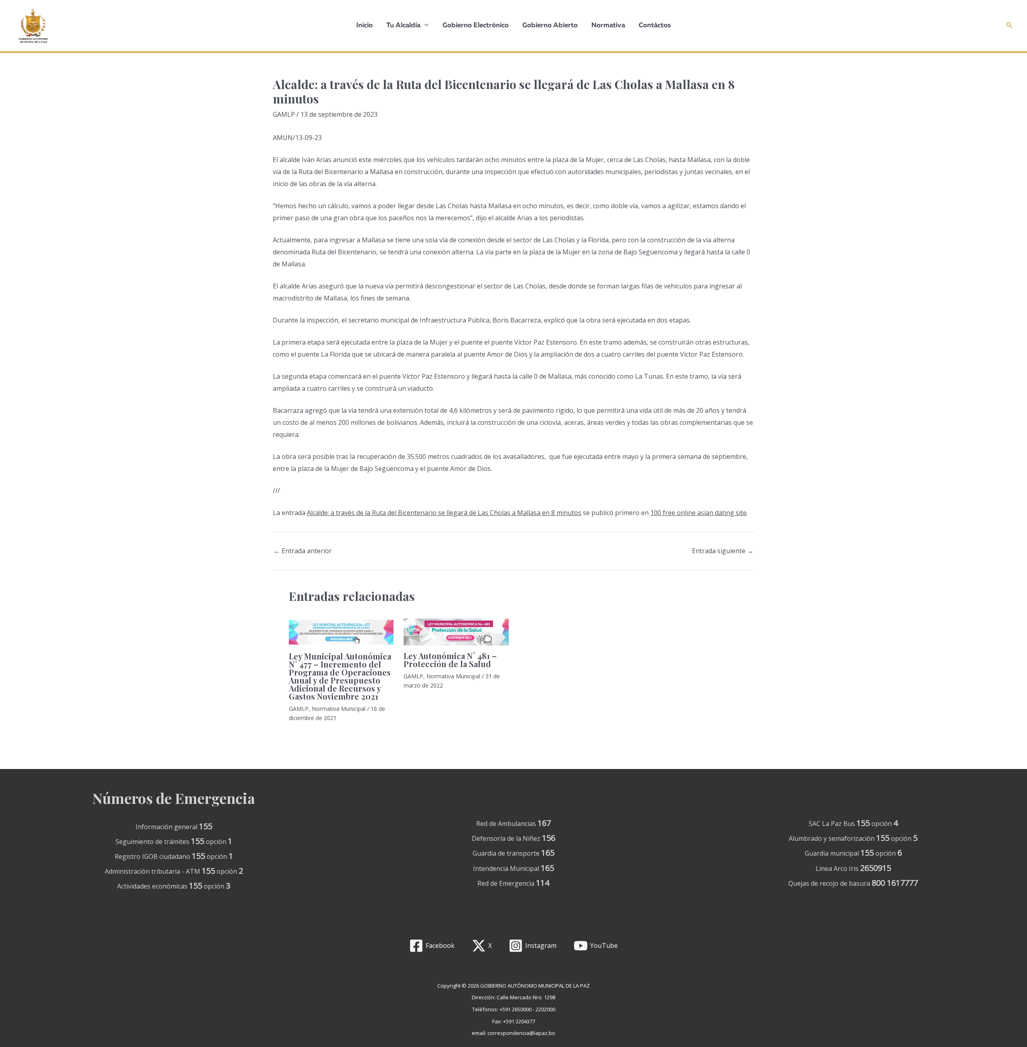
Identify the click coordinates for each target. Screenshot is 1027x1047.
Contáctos (655, 25)
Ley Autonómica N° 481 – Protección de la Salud (450, 659)
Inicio (364, 25)
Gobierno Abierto (550, 25)
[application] (424, 26)
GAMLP (284, 114)
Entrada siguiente (722, 551)
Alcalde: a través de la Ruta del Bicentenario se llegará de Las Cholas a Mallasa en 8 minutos (444, 512)
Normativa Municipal (338, 708)
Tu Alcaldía (403, 25)
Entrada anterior (303, 551)
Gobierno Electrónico (475, 25)
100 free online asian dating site (698, 512)
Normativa (608, 25)
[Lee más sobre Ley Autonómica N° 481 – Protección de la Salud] (456, 631)
